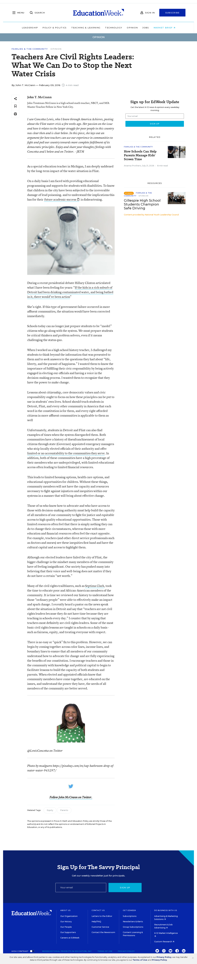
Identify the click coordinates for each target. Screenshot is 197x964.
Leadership (30, 27)
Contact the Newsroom (103, 932)
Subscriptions (130, 916)
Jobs (145, 27)
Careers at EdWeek (69, 938)
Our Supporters (68, 932)
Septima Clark (94, 586)
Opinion (132, 27)
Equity (50, 810)
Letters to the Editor (102, 916)
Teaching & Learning (86, 27)
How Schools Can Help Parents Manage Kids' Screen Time (140, 155)
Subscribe (172, 12)
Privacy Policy (126, 951)
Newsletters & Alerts (133, 921)
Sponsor (144, 196)
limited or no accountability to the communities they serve (66, 453)
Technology (113, 27)
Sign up (125, 887)
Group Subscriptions (133, 927)
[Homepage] (98, 12)
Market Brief (163, 27)
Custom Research (163, 941)
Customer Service (100, 927)
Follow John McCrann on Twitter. (71, 797)
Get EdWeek (129, 910)
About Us (65, 910)
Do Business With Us (165, 910)
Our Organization (69, 916)
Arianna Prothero (132, 165)
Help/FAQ (96, 921)
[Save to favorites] (15, 106)
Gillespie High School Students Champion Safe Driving (142, 204)
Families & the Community (30, 49)
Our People (66, 927)
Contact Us (98, 910)
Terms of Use (105, 951)
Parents (64, 810)
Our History (66, 921)
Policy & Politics (54, 27)
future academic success (60, 199)
